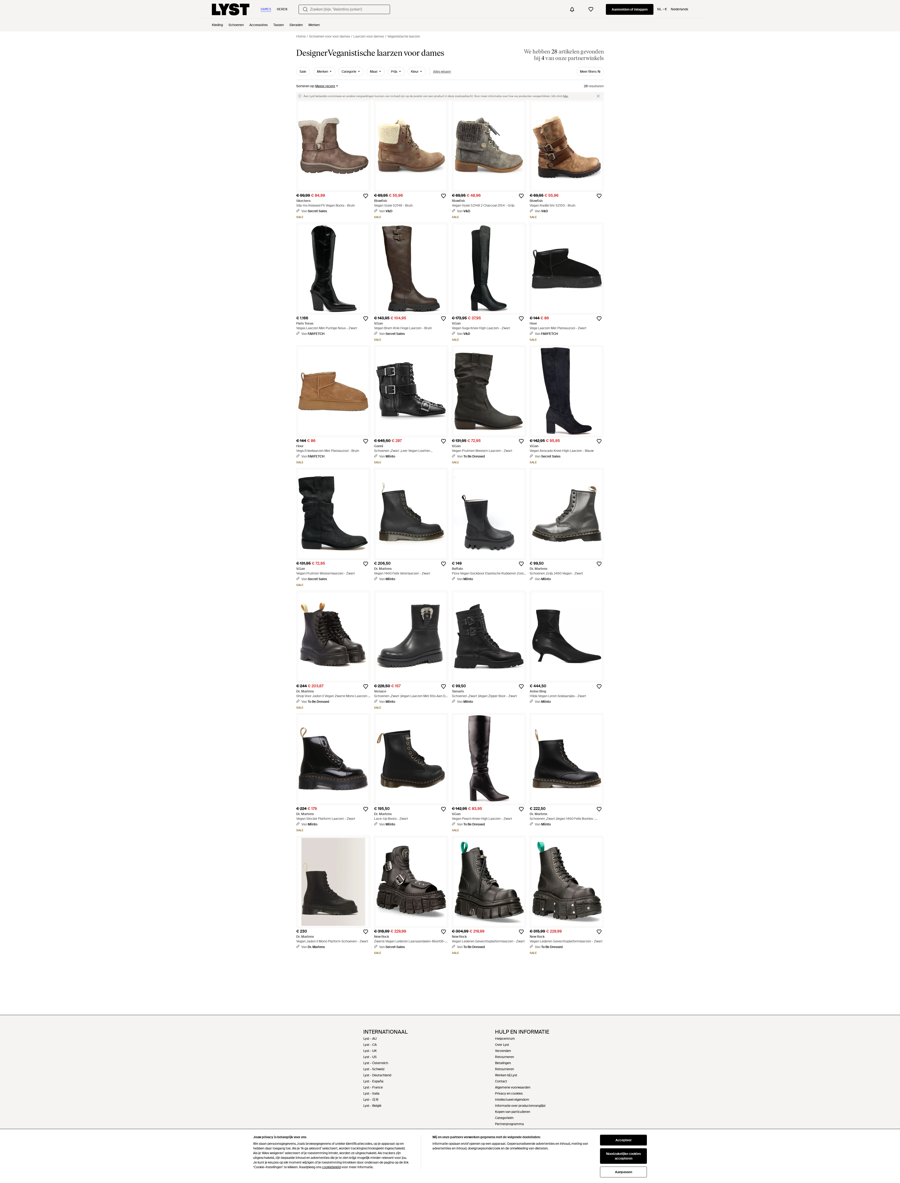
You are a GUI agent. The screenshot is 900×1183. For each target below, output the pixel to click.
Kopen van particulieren (512, 1112)
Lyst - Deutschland (377, 1075)
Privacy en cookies (509, 1093)
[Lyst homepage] (230, 9)
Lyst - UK (370, 1051)
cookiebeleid (331, 1167)
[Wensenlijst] (590, 9)
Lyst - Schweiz (374, 1069)
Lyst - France (373, 1087)
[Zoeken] (305, 9)
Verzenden (503, 1051)
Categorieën (504, 1118)
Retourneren (504, 1057)
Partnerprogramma (509, 1124)
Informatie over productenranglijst (520, 1106)
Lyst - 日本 (371, 1099)
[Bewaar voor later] (365, 196)
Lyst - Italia (371, 1093)
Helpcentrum (505, 1038)
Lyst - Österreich (375, 1063)
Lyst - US (370, 1057)
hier (565, 96)
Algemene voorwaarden (512, 1087)
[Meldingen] (572, 9)
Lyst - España (373, 1081)
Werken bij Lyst (506, 1075)
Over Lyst (502, 1045)
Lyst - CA (370, 1045)
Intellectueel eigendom (512, 1099)
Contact (501, 1081)
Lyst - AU (370, 1038)
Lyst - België (372, 1106)
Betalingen (503, 1063)
